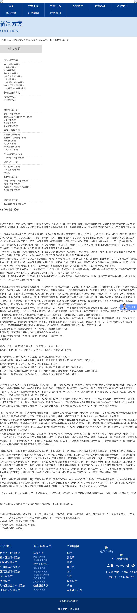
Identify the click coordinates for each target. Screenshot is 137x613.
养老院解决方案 (40, 560)
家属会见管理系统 (12, 135)
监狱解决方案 (39, 568)
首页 (11, 6)
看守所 (70, 567)
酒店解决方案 (39, 589)
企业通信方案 (40, 585)
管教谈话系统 (10, 141)
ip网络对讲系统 (8, 562)
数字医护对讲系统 (10, 553)
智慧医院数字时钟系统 (12, 585)
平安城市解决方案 (41, 575)
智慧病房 (78, 6)
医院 (69, 553)
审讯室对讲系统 (11, 149)
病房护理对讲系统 (12, 64)
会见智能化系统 (11, 126)
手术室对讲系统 (11, 73)
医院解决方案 (39, 557)
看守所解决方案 (40, 571)
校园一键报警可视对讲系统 (16, 181)
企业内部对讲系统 (10, 590)
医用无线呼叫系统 (10, 571)
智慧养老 (100, 6)
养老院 (70, 557)
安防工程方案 (45, 40)
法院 (69, 576)
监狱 (69, 562)
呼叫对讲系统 (10, 100)
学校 (69, 585)
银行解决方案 (39, 578)
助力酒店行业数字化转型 (15, 204)
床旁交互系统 (10, 67)
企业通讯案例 (74, 590)
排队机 (7, 173)
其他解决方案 (62, 40)
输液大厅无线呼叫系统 (14, 85)
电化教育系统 (10, 123)
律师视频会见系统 (12, 147)
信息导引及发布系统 (13, 76)
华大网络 (74, 609)
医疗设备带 (6, 576)
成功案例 (33, 13)
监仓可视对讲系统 (12, 114)
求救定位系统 (10, 97)
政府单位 (72, 581)
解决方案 (11, 13)
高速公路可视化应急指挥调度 (17, 187)
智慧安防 (33, 6)
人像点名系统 (10, 120)
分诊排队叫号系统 (10, 567)
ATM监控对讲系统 (12, 169)
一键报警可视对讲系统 (14, 82)
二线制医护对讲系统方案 (15, 88)
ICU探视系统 (9, 70)
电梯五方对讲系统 (12, 190)
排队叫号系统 (10, 79)
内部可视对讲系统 (12, 184)
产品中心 (122, 6)
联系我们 (55, 13)
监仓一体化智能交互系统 (15, 137)
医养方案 (38, 553)
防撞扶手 (5, 581)
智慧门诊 (55, 6)
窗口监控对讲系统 (12, 167)
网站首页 (18, 40)
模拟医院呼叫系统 (10, 557)
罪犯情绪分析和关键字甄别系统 (18, 117)
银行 (69, 571)
